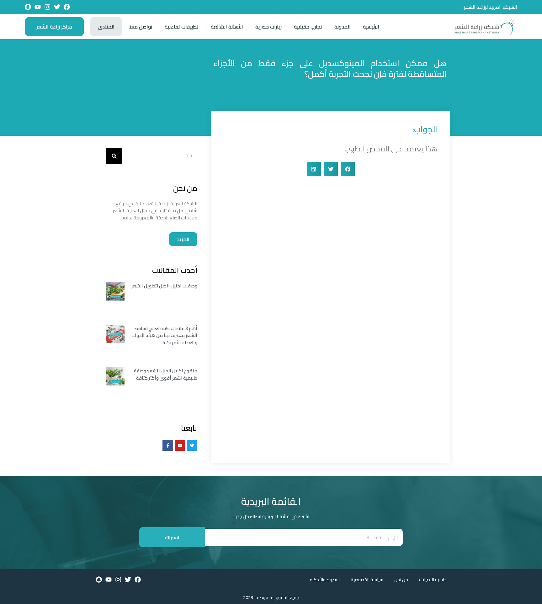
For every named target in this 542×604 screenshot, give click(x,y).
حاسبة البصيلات (433, 579)
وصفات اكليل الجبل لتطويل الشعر (164, 285)
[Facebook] (67, 7)
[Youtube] (38, 7)
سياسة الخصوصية (367, 579)
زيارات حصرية (268, 26)
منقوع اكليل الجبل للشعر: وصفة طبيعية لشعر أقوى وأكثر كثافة (165, 374)
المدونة (342, 26)
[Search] (114, 156)
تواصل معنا (140, 26)
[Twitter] (57, 7)
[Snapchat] (28, 7)
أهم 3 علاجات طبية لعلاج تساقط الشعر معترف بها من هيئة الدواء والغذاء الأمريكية (164, 335)
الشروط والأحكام (325, 579)
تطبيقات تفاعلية (182, 26)
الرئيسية (371, 26)
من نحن (401, 579)
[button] (348, 169)
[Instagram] (47, 7)
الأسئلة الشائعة (227, 26)
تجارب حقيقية (308, 26)
